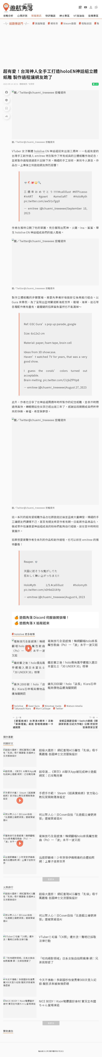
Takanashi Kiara (22, 708)
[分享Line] (6, 100)
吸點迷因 (87, 23)
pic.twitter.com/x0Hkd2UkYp (42, 590)
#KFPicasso (80, 192)
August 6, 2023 (75, 597)
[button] (96, 7)
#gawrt (43, 196)
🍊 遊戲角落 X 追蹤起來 (32, 623)
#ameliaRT (61, 196)
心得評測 (22, 15)
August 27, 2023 (76, 387)
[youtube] (85, 7)
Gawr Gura (34, 706)
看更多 (51, 879)
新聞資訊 (36, 15)
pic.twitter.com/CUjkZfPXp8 (61, 380)
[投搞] (80, 7)
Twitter (59, 708)
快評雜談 (50, 15)
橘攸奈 (54, 23)
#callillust (64, 192)
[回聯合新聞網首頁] (6, 7)
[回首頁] (18, 7)
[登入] (90, 7)
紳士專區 (65, 15)
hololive (18, 706)
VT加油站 (79, 15)
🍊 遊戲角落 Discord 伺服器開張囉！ (41, 617)
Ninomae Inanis (53, 706)
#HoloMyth (80, 196)
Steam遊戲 (69, 23)
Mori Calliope (43, 708)
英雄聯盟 (40, 23)
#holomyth (80, 585)
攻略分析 (8, 15)
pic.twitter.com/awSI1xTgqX (42, 201)
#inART (28, 196)
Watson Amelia (74, 706)
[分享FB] (6, 92)
